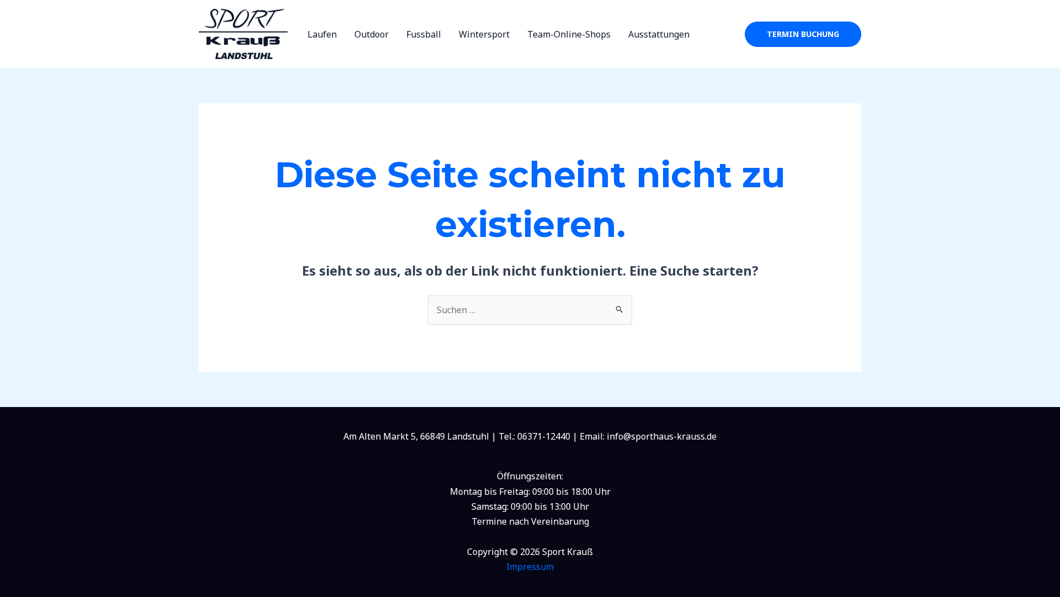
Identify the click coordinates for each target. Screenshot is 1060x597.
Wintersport (484, 34)
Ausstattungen (659, 34)
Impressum (530, 567)
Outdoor (371, 34)
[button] (803, 34)
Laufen (322, 34)
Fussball (423, 34)
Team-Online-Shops (569, 34)
